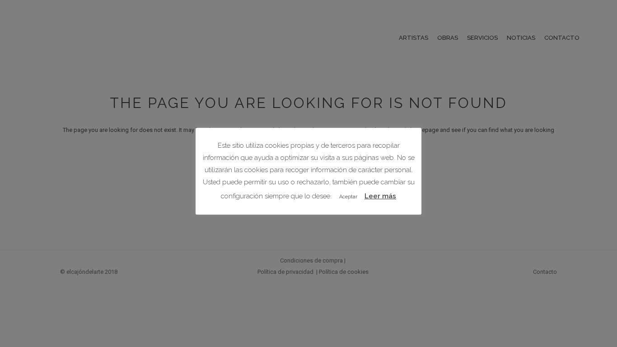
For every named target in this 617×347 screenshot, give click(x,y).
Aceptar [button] (348, 197)
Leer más (380, 196)
